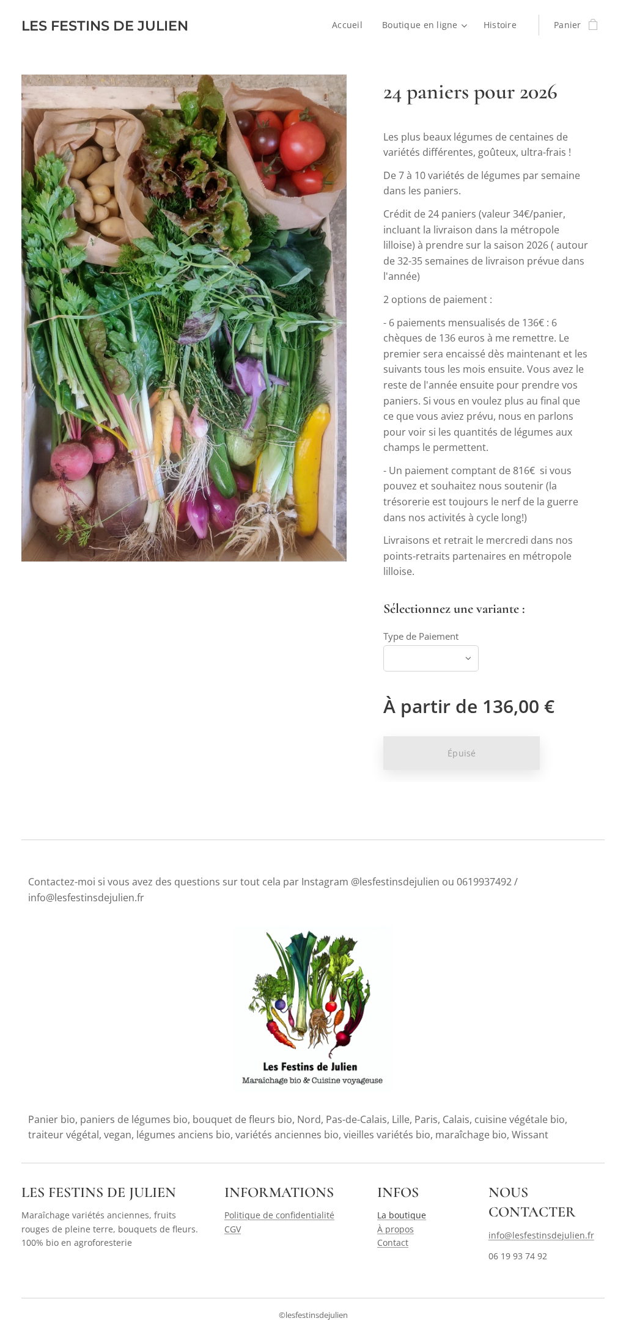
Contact (392, 1242)
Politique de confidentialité (279, 1215)
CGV (232, 1229)
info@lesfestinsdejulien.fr (541, 1235)
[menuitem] (350, 25)
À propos (395, 1229)
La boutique (401, 1215)
